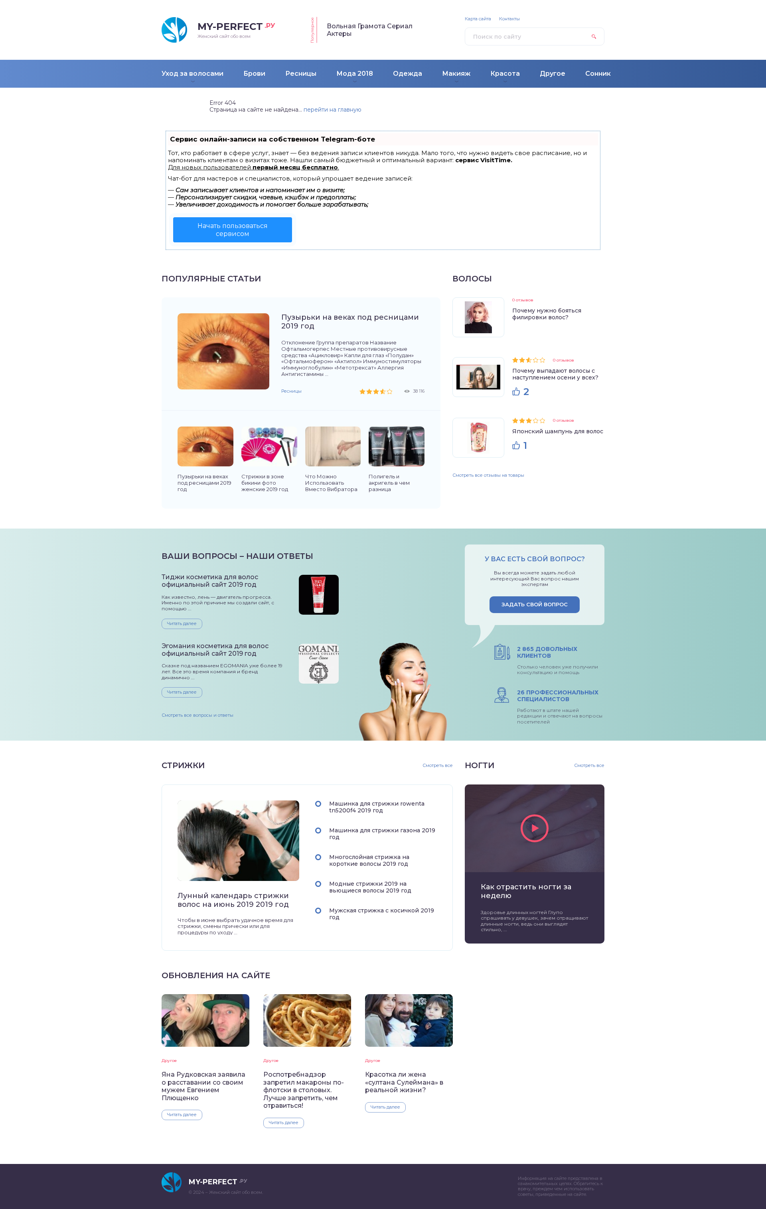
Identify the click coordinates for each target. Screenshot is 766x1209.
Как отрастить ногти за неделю (526, 891)
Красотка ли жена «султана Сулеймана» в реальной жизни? (404, 1082)
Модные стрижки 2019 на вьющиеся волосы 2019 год (370, 887)
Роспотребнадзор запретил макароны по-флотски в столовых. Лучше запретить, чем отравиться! (303, 1090)
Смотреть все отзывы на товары (488, 475)
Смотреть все (437, 765)
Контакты (509, 19)
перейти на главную (332, 109)
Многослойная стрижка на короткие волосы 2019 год (369, 860)
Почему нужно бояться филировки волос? (546, 314)
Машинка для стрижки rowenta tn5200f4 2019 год (376, 807)
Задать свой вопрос (534, 604)
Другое (169, 1060)
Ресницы (291, 391)
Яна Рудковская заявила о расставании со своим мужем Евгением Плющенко (203, 1086)
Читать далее (182, 623)
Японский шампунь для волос (557, 431)
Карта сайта (478, 19)
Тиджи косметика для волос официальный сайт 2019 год (210, 580)
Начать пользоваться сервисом (232, 229)
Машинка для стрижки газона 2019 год (382, 834)
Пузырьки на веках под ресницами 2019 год (350, 321)
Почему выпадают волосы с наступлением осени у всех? (555, 374)
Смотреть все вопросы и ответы (197, 715)
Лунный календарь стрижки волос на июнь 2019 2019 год (233, 900)
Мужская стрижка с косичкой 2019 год (381, 914)
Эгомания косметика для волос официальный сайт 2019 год (215, 649)
